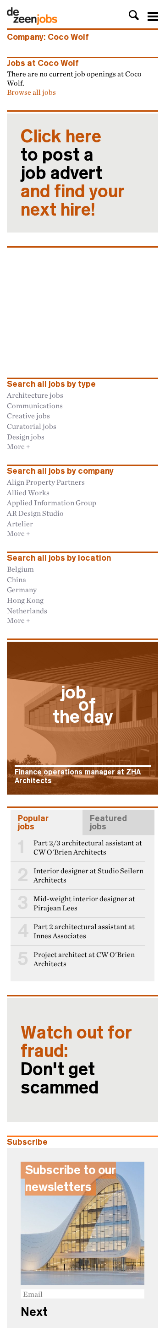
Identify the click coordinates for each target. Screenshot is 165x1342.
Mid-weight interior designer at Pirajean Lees (84, 903)
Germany (22, 589)
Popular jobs (33, 822)
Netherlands (27, 610)
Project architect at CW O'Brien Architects (84, 959)
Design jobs (25, 436)
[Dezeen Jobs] (32, 22)
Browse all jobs (31, 92)
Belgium (20, 569)
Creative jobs (28, 415)
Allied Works (28, 492)
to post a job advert (73, 173)
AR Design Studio (35, 513)
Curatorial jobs (31, 426)
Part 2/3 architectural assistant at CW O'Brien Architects (87, 847)
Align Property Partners (46, 482)
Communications (35, 405)
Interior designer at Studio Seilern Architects (88, 875)
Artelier (20, 523)
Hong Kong (25, 600)
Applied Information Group (51, 502)
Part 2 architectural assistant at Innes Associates (84, 931)
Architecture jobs (35, 395)
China (16, 579)
